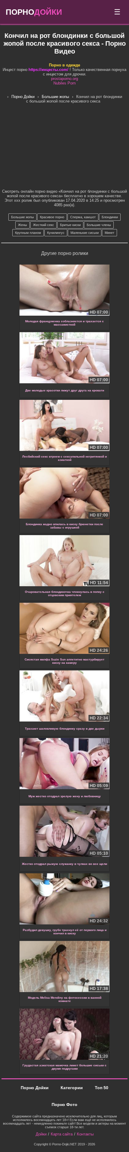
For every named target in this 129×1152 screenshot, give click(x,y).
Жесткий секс (43, 225)
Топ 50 (101, 1087)
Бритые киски (70, 225)
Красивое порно (52, 217)
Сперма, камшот (83, 217)
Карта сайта (62, 1134)
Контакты (85, 1134)
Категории (72, 1087)
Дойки (41, 1134)
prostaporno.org (64, 78)
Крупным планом (28, 232)
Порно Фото (64, 1104)
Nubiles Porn (64, 83)
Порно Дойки (35, 1087)
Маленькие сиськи (84, 232)
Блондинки (110, 217)
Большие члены (99, 225)
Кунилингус (55, 232)
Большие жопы (22, 217)
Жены (22, 225)
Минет (109, 232)
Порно (34, 12)
